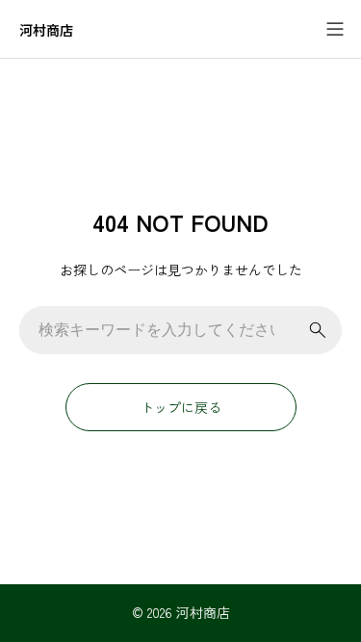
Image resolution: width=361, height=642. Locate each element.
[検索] (318, 330)
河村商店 (46, 31)
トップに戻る (181, 407)
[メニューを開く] (334, 29)
